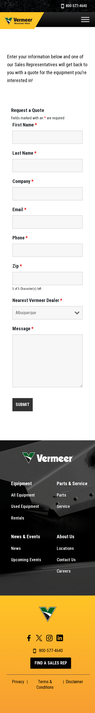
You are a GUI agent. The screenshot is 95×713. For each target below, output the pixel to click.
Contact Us (66, 559)
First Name (24, 125)
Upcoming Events (26, 559)
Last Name (24, 153)
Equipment (21, 483)
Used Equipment (25, 506)
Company (23, 181)
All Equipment (23, 495)
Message (23, 328)
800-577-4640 (76, 6)
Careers (64, 571)
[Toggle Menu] (85, 19)
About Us (65, 536)
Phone (20, 237)
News (16, 548)
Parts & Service (72, 483)
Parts (61, 495)
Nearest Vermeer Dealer (37, 300)
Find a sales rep (51, 662)
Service (63, 506)
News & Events (25, 536)
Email (19, 209)
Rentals (17, 518)
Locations (65, 548)
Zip (17, 266)
